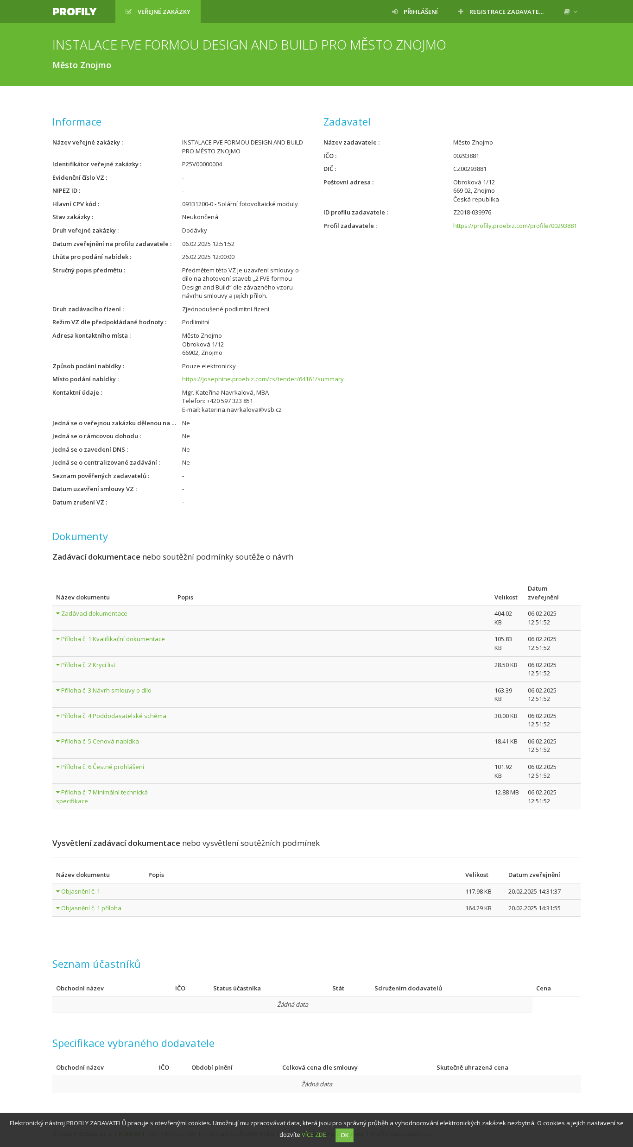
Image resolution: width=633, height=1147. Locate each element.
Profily (74, 11)
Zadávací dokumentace (94, 613)
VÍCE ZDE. (315, 1134)
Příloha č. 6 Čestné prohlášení (102, 767)
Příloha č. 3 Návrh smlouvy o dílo (106, 690)
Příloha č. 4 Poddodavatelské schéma (113, 716)
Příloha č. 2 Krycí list (88, 665)
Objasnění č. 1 (80, 891)
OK (344, 1135)
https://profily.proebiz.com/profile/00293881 (515, 225)
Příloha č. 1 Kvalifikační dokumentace (113, 639)
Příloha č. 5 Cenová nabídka (100, 741)
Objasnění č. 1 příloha (91, 908)
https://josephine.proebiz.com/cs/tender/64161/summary (263, 379)
